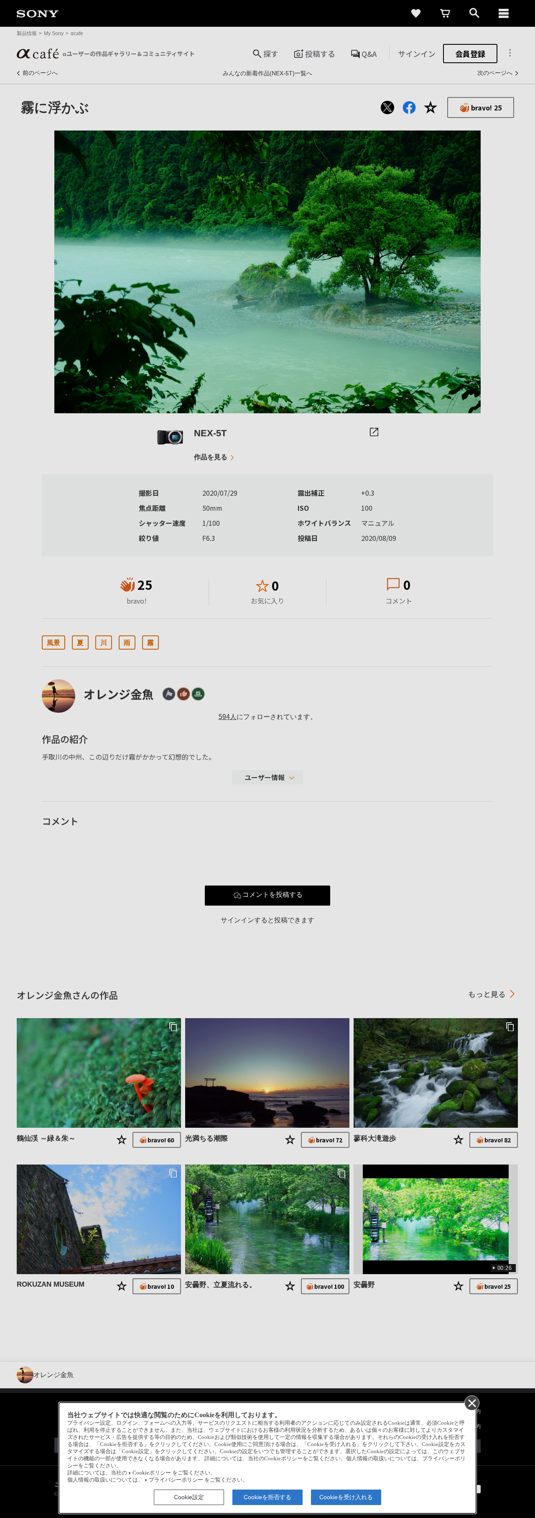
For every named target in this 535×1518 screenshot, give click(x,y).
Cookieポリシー (151, 1473)
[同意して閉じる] (471, 1402)
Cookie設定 (189, 1497)
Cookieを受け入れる (346, 1497)
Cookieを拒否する (267, 1497)
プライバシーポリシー (176, 1480)
